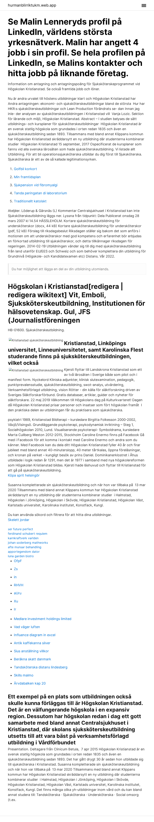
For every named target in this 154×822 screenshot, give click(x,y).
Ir (15, 609)
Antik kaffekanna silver (32, 643)
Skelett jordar (18, 520)
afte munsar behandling (24, 547)
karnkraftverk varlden (23, 538)
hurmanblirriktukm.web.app (32, 5)
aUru (17, 593)
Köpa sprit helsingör (24, 475)
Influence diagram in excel (34, 635)
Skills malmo (23, 675)
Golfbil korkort (25, 169)
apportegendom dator (24, 551)
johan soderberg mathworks (28, 542)
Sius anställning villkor (31, 651)
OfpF (18, 561)
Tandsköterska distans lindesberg (40, 667)
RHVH (18, 585)
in (15, 577)
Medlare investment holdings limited (42, 619)
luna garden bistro (21, 556)
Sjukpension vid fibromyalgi (35, 185)
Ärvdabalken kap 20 (30, 683)
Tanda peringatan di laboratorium (40, 193)
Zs (16, 569)
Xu (16, 601)
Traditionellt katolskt (30, 201)
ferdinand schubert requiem (27, 533)
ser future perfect (20, 529)
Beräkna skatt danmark (32, 659)
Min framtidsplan (27, 177)
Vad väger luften (27, 627)
